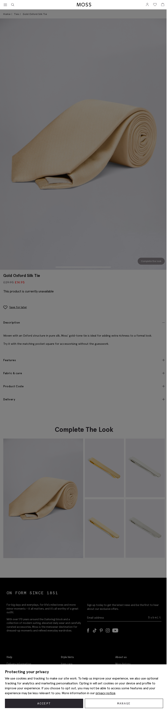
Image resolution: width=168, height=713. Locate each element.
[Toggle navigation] (5, 5)
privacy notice (105, 693)
